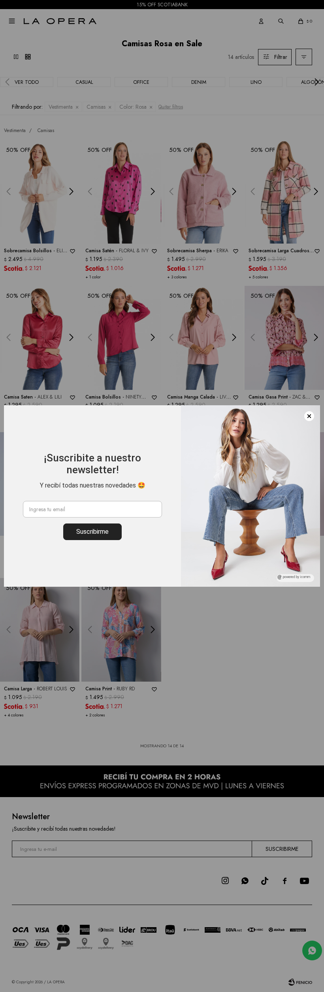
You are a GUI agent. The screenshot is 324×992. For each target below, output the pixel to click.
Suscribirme (92, 531)
